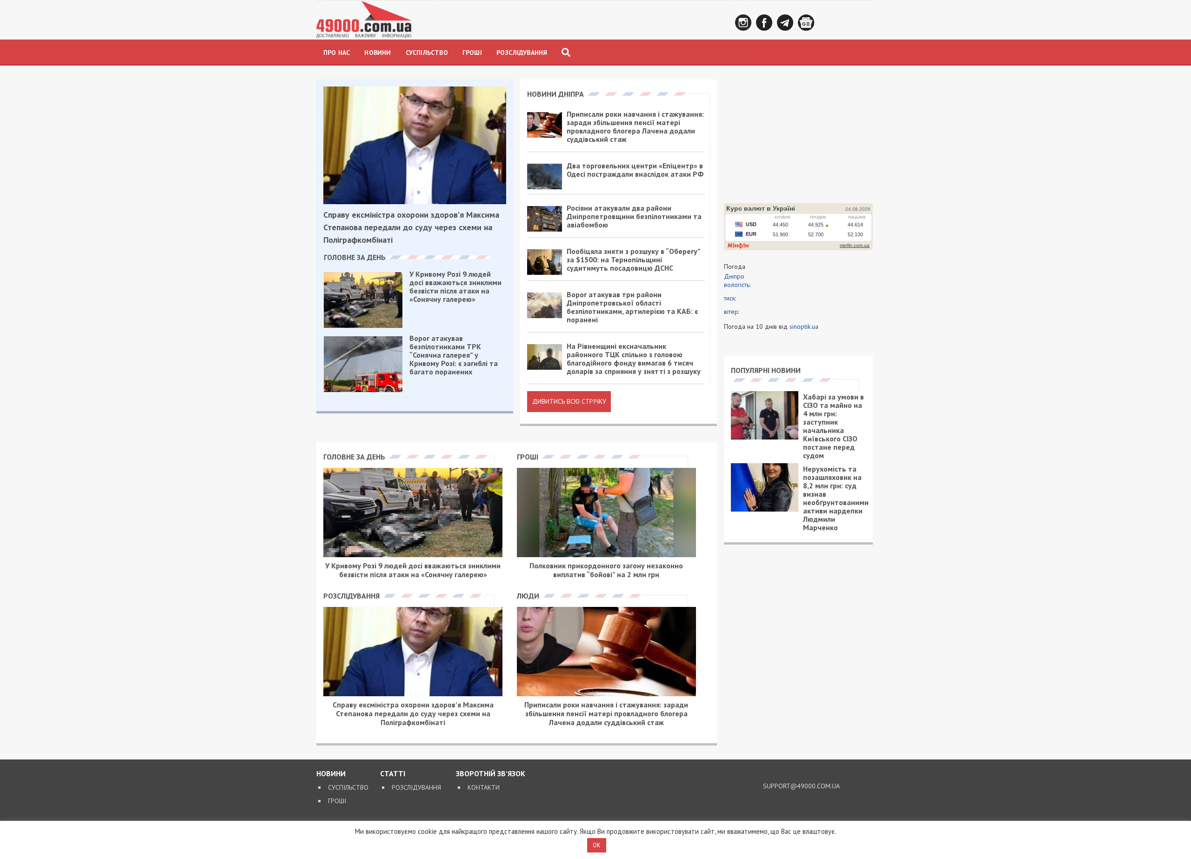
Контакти (484, 787)
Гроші (472, 52)
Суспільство (427, 52)
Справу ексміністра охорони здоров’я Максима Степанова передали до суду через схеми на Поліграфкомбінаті (411, 227)
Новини (377, 52)
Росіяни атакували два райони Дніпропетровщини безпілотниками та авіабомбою (634, 216)
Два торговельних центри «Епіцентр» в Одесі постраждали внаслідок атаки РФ (635, 170)
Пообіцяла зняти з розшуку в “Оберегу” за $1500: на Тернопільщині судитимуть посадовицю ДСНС (633, 259)
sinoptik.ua (804, 326)
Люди (529, 595)
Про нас (336, 52)
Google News (806, 22)
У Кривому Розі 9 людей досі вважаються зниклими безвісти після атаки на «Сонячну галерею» (455, 286)
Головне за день (356, 257)
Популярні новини (766, 370)
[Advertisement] (798, 138)
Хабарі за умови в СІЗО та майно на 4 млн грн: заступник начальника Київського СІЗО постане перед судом (833, 426)
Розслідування (522, 52)
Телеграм (785, 22)
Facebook (764, 22)
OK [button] (597, 845)
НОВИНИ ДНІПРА (556, 94)
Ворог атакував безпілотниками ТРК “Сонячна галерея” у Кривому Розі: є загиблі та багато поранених (453, 354)
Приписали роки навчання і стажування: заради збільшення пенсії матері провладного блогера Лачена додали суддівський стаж (635, 126)
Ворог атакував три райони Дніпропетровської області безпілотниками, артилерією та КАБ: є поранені (632, 307)
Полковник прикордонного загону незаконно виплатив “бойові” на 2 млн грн (606, 570)
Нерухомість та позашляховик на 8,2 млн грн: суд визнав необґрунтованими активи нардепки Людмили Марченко (836, 498)
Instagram (743, 22)
